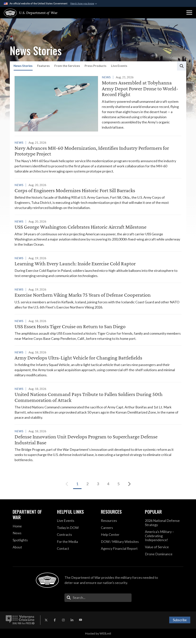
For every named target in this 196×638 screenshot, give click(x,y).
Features (43, 65)
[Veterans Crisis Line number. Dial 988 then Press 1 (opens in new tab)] (20, 620)
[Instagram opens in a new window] (63, 620)
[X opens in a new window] (46, 620)
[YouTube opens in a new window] (80, 620)
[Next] (129, 484)
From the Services (67, 65)
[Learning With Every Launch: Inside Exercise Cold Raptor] (98, 266)
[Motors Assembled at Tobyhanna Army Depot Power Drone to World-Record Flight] (98, 102)
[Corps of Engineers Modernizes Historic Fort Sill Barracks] (98, 196)
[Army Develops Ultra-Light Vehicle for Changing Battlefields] (98, 364)
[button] (189, 13)
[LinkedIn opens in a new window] (72, 620)
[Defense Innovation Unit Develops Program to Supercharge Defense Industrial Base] (98, 445)
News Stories (23, 65)
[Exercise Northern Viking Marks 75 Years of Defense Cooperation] (98, 298)
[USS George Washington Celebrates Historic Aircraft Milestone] (98, 233)
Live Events (119, 65)
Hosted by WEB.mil (98, 633)
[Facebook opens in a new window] (55, 620)
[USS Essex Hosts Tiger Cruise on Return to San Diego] (98, 329)
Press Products (95, 65)
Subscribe (180, 620)
